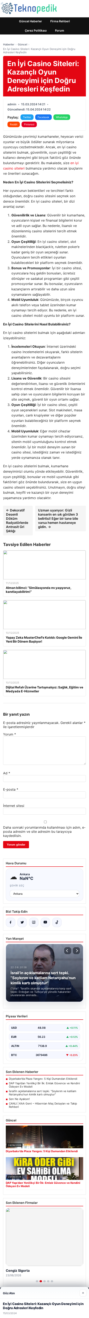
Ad (6, 773)
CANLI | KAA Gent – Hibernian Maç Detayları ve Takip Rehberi (43, 1105)
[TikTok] (57, 922)
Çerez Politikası (36, 30)
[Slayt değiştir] (37, 1281)
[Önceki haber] (67, 950)
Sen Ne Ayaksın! (19, 1099)
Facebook (43, 117)
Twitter (27, 117)
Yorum (9, 734)
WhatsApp (62, 117)
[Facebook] (10, 922)
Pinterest (29, 124)
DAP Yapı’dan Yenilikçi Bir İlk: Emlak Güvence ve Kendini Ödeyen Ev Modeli (44, 1085)
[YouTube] (45, 922)
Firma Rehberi (60, 21)
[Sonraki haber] (76, 950)
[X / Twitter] (22, 922)
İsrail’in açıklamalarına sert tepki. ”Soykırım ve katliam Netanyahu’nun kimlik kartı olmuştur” (42, 1092)
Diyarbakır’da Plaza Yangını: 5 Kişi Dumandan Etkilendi (43, 1078)
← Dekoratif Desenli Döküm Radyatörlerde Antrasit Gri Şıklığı (17, 520)
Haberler (8, 44)
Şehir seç (17, 885)
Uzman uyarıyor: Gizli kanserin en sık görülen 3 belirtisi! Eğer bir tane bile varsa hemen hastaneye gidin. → (58, 518)
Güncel (22, 44)
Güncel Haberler (30, 21)
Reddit (13, 124)
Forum (59, 30)
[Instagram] (33, 922)
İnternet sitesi (13, 806)
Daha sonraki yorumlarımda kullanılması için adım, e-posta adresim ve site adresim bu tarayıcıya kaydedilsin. (44, 831)
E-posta (10, 789)
